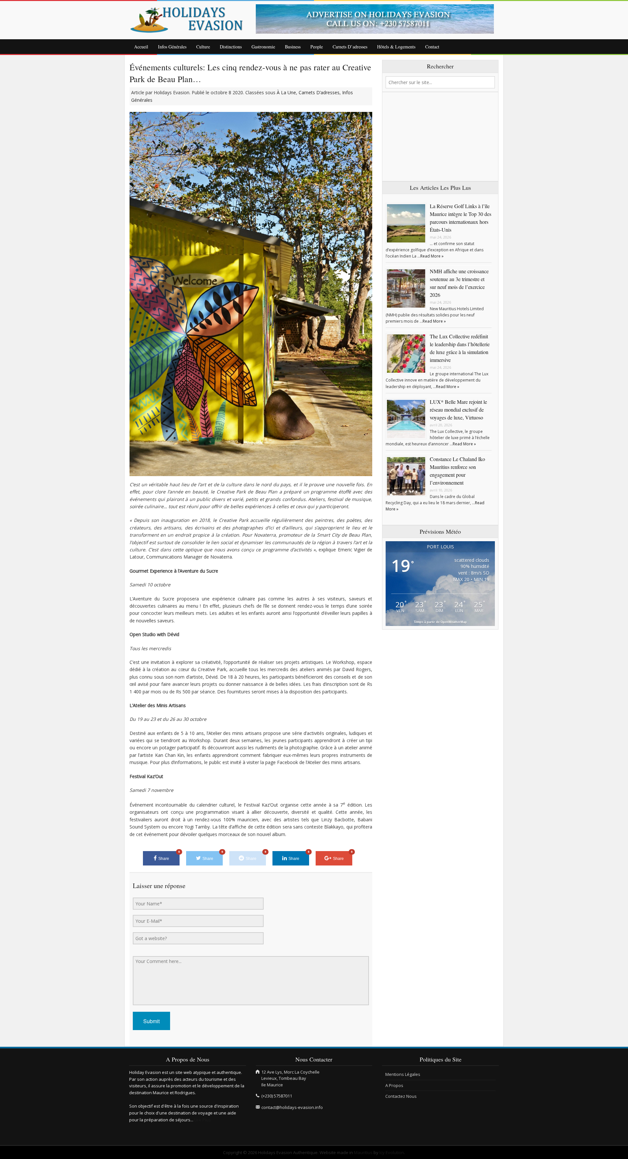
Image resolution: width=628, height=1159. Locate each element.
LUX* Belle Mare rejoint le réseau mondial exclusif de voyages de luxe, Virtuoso (458, 409)
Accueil (141, 47)
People (316, 47)
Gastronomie (263, 47)
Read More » (432, 256)
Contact (432, 47)
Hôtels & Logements (396, 47)
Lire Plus (202, 1120)
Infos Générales (172, 47)
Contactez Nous (401, 1096)
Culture (203, 47)
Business (293, 47)
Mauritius (363, 1152)
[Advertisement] (440, 137)
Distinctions (231, 47)
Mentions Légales (402, 1074)
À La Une (286, 92)
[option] (377, 19)
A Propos (394, 1085)
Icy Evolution (391, 1152)
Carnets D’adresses (350, 47)
